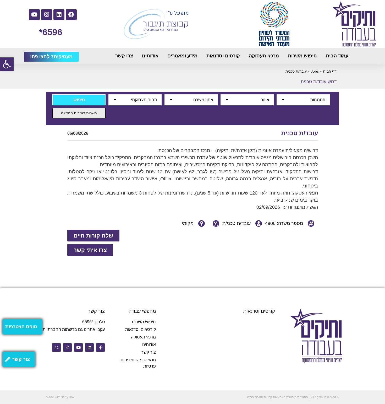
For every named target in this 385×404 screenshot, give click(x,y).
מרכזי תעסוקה (264, 55)
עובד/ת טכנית (299, 133)
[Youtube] (34, 14)
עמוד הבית (337, 55)
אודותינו (150, 55)
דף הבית (330, 71)
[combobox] (303, 99)
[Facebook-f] (100, 347)
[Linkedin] (58, 14)
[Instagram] (46, 14)
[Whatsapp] (56, 347)
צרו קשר (124, 55)
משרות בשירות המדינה (79, 113)
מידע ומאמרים (182, 55)
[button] (7, 64)
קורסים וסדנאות (223, 55)
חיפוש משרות (302, 55)
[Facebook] (71, 14)
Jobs (315, 71)
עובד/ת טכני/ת (236, 223)
